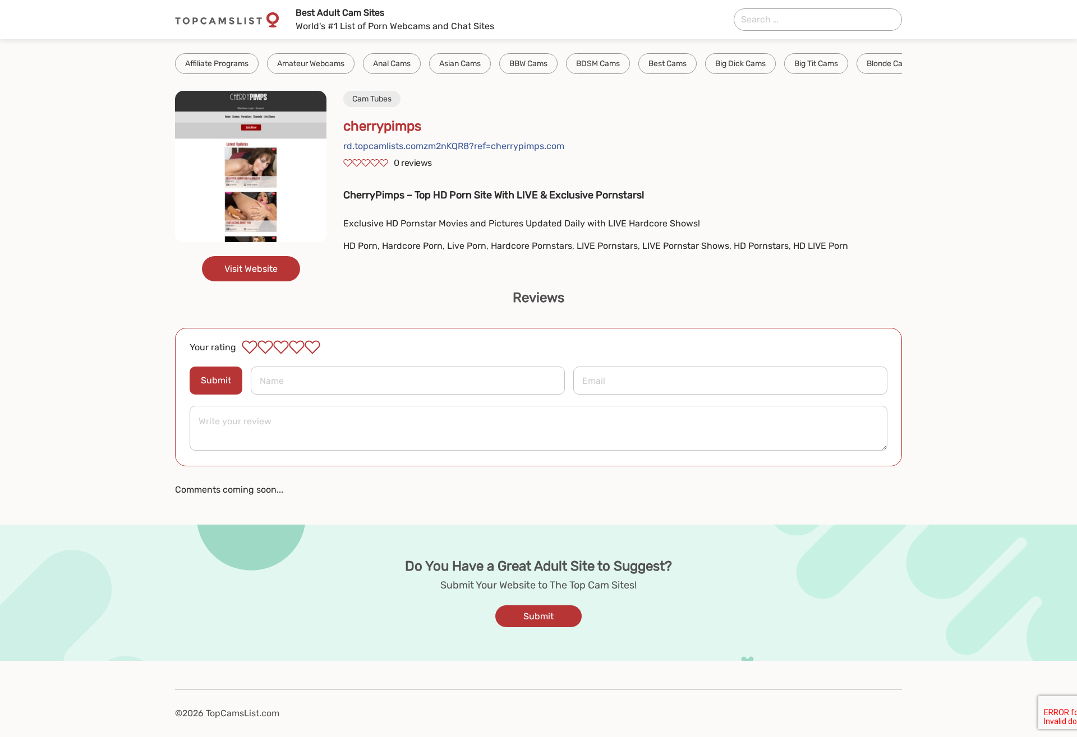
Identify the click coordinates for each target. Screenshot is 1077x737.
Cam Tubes (372, 99)
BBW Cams (528, 63)
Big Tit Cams (816, 63)
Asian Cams (460, 63)
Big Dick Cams (740, 63)
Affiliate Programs (216, 63)
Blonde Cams (890, 63)
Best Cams (667, 63)
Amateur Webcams (310, 63)
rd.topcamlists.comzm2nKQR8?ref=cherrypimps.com (453, 146)
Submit (216, 380)
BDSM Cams (598, 63)
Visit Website (251, 268)
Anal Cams (392, 63)
